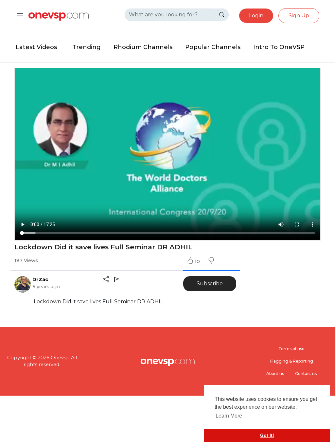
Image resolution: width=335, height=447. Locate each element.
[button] (211, 261)
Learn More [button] (229, 416)
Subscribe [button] (210, 283)
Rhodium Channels (143, 47)
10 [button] (198, 261)
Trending (86, 47)
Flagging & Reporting (291, 361)
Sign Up (299, 15)
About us (275, 373)
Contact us (306, 373)
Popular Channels (212, 47)
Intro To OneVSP (279, 47)
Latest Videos (36, 47)
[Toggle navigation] (20, 15)
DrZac (40, 279)
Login (256, 15)
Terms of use (291, 348)
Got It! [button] (267, 435)
